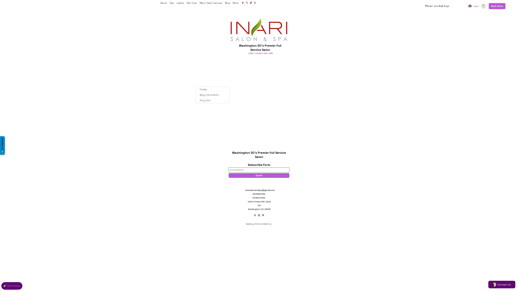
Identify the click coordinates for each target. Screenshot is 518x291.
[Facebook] (242, 2)
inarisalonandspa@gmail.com (260, 190)
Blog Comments (209, 95)
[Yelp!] (255, 2)
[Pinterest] (263, 215)
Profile (203, 89)
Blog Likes (205, 100)
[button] (483, 6)
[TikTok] (251, 2)
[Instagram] (247, 2)
